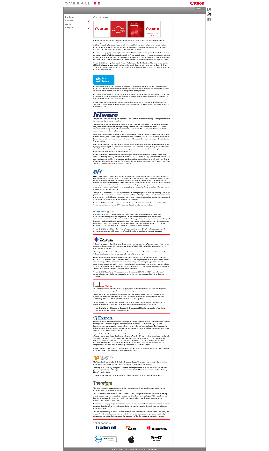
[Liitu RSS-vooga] (209, 10)
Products (69, 17)
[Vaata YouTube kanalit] (209, 15)
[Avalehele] (82, 3)
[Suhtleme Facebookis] (209, 19)
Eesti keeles (200, 8)
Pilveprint (111, 163)
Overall (68, 24)
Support (69, 28)
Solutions (70, 21)
